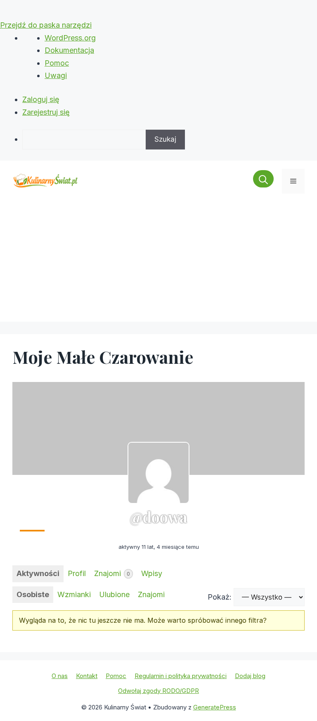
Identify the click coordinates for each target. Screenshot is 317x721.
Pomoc (57, 63)
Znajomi (112, 573)
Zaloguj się (40, 99)
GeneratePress (214, 707)
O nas (60, 676)
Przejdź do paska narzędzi (46, 25)
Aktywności (38, 573)
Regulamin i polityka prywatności (181, 676)
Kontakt (86, 676)
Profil (77, 573)
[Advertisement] (158, 264)
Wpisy (151, 573)
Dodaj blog (250, 676)
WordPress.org (70, 37)
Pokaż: (220, 597)
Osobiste (33, 594)
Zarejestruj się (46, 112)
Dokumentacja (69, 50)
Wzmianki (74, 594)
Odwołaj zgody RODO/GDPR (158, 691)
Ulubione (114, 594)
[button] (263, 181)
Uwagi (56, 75)
